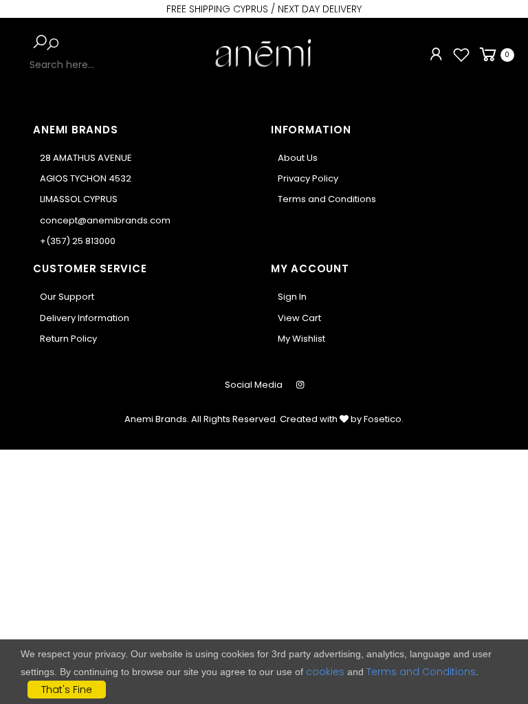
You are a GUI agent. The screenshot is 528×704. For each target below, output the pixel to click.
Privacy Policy (308, 178)
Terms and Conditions (327, 199)
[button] (40, 42)
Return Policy (68, 338)
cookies (325, 672)
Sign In (292, 296)
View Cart (299, 317)
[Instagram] (300, 384)
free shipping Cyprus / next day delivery (264, 9)
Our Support (67, 296)
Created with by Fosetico (341, 419)
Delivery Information (84, 317)
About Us (298, 157)
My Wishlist (301, 338)
